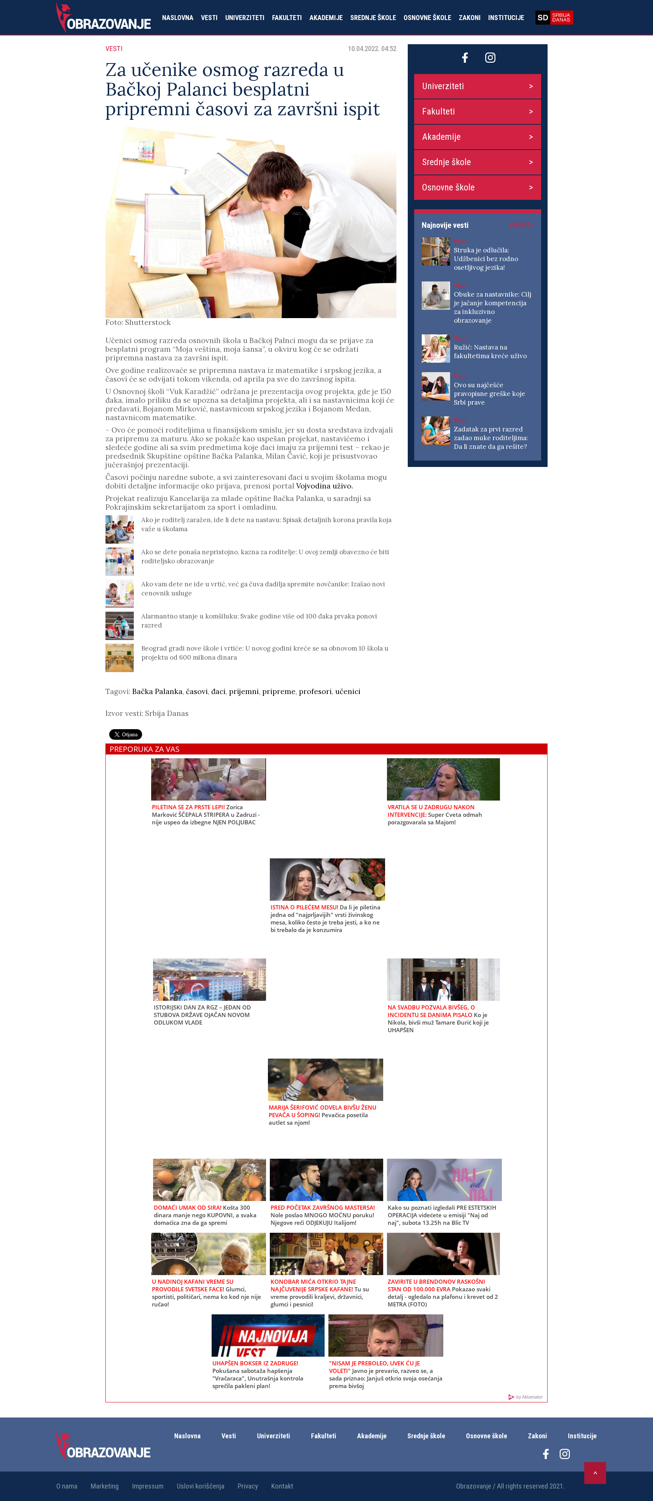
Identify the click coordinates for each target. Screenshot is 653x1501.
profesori (315, 691)
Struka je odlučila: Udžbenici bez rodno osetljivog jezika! (486, 259)
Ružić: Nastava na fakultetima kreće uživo (490, 351)
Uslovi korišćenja (200, 1486)
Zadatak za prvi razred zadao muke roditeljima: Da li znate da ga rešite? (491, 438)
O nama (66, 1486)
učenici (348, 691)
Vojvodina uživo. (324, 485)
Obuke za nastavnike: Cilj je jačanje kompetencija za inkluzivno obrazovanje (492, 307)
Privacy (248, 1486)
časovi (197, 691)
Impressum (148, 1486)
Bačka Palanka (157, 691)
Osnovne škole (427, 18)
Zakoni (470, 18)
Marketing (105, 1486)
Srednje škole (373, 18)
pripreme (279, 691)
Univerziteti (245, 18)
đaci (218, 691)
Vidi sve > (521, 224)
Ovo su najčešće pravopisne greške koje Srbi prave (489, 394)
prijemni (244, 691)
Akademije (326, 18)
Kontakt (282, 1486)
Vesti (209, 18)
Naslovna (177, 18)
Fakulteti (287, 18)
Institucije (506, 18)
